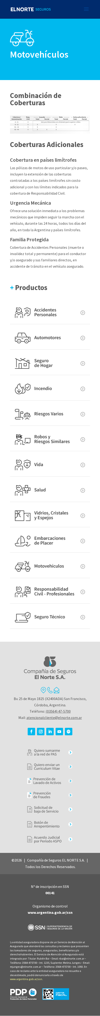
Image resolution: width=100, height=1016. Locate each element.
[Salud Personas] (50, 490)
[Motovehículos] (50, 566)
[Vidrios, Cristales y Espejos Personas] (50, 516)
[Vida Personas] (50, 465)
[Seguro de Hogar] (50, 363)
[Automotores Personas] (50, 338)
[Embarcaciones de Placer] (50, 541)
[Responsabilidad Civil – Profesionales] (50, 592)
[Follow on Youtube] (59, 731)
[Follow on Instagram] (40, 731)
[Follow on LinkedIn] (50, 731)
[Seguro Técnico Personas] (50, 617)
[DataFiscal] (55, 998)
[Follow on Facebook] (31, 731)
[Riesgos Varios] (50, 414)
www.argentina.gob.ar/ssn (26, 979)
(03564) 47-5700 (58, 711)
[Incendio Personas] (50, 389)
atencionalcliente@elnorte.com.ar (54, 717)
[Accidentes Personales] (50, 313)
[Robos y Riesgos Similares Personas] (50, 439)
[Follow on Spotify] (68, 731)
